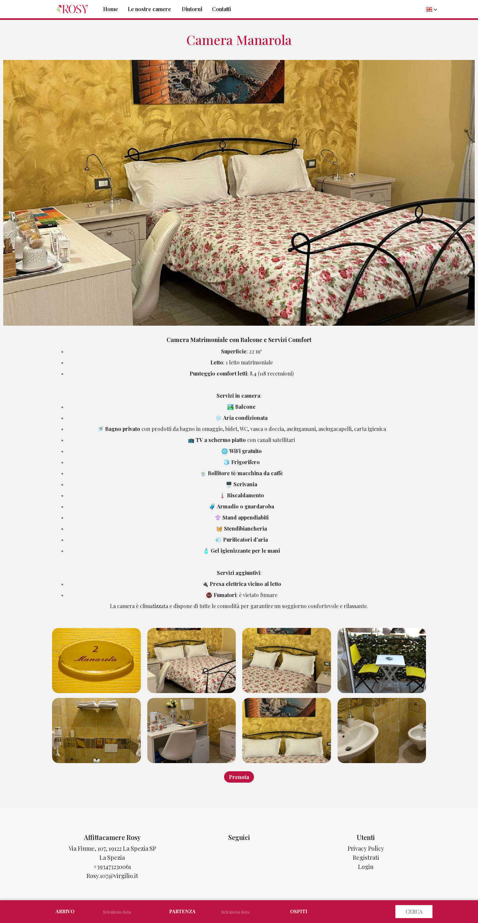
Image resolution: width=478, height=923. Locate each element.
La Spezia (112, 857)
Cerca (413, 911)
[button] (431, 9)
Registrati (366, 857)
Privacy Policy (366, 848)
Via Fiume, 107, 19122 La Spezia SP (112, 848)
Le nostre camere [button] (149, 9)
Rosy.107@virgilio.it (112, 876)
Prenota (239, 777)
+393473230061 (112, 867)
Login (366, 867)
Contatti (221, 9)
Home (110, 9)
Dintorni (192, 9)
